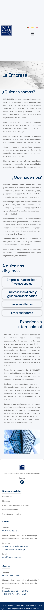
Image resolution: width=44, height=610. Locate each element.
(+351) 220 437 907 (11, 575)
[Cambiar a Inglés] (37, 27)
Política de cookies (31, 608)
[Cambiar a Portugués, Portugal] (28, 27)
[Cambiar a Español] (32, 27)
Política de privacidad (14, 608)
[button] (32, 34)
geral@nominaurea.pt (11, 557)
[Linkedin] (22, 482)
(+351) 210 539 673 (10, 530)
